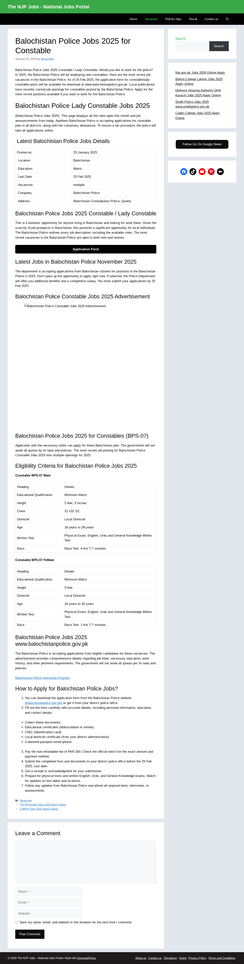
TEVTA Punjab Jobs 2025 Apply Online (43, 804)
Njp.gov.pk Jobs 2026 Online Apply (200, 72)
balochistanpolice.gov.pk (43, 703)
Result (193, 19)
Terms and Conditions (221, 958)
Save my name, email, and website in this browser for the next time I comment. (75, 922)
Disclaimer (170, 958)
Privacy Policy (197, 958)
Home (133, 19)
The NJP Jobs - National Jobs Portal (48, 6)
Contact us (211, 19)
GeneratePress (86, 958)
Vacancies (151, 19)
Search (180, 38)
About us (140, 958)
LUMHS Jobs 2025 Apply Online (39, 808)
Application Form (86, 249)
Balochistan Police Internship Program (42, 678)
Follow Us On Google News (202, 144)
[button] (227, 19)
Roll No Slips (173, 19)
